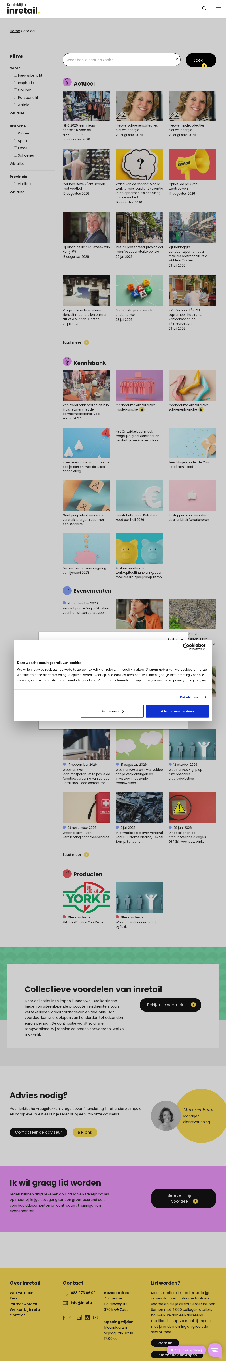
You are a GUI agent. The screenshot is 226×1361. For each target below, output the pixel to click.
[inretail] (100, 8)
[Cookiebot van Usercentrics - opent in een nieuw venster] (189, 646)
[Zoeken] (204, 8)
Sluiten (173, 639)
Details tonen (190, 697)
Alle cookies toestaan (177, 711)
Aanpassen (110, 711)
